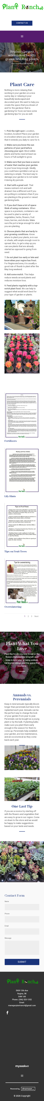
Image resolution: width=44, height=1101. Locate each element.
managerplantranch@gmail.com (22, 1005)
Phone (7, 913)
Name (7, 901)
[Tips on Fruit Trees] (22, 548)
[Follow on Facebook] (7, 1012)
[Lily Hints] (22, 493)
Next (36, 616)
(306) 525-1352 (25, 999)
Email (7, 926)
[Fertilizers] (22, 437)
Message (8, 938)
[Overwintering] (22, 603)
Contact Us (22, 23)
